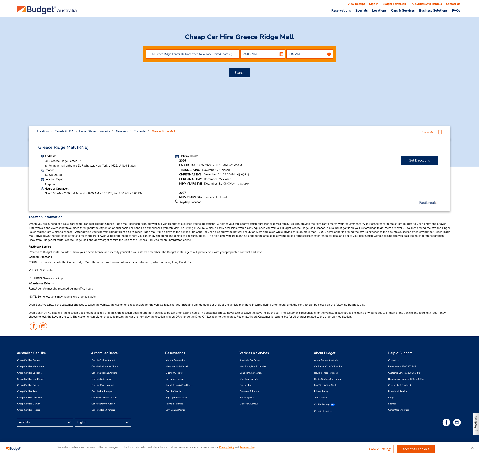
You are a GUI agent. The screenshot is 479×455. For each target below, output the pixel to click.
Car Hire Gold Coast (101, 379)
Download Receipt (175, 379)
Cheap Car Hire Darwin (28, 403)
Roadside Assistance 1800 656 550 (406, 379)
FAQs (456, 10)
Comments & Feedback (399, 385)
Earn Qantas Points (175, 409)
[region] (239, 448)
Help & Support (400, 353)
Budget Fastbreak (394, 4)
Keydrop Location (190, 202)
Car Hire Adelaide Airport (104, 397)
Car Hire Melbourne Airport (105, 366)
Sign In (373, 4)
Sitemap (392, 403)
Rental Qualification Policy (327, 379)
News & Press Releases (326, 372)
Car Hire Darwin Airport (103, 403)
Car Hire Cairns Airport (102, 385)
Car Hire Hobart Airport (103, 409)
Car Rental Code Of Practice (328, 366)
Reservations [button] (341, 10)
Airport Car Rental (105, 353)
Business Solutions (249, 391)
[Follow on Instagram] (457, 422)
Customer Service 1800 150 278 (404, 372)
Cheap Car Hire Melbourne (30, 366)
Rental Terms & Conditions (179, 385)
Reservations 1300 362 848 (402, 366)
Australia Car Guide (250, 360)
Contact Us (453, 4)
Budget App (246, 385)
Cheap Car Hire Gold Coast (30, 379)
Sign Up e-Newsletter (176, 397)
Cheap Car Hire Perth (27, 391)
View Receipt (356, 4)
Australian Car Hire (31, 353)
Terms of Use (320, 397)
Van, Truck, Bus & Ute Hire (253, 366)
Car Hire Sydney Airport (103, 360)
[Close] (472, 448)
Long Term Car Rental (251, 372)
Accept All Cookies (416, 449)
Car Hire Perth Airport (102, 391)
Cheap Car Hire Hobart (28, 409)
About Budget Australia (326, 360)
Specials (361, 10)
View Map (428, 132)
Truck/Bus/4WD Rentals (426, 4)
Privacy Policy (321, 391)
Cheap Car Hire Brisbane (29, 372)
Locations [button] (379, 10)
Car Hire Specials (174, 391)
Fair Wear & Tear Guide (325, 385)
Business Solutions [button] (433, 10)
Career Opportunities (398, 409)
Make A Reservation (175, 360)
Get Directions (419, 160)
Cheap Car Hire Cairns (28, 385)
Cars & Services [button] (403, 10)
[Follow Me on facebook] (447, 422)
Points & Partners (174, 403)
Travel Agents (247, 397)
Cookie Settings (322, 404)
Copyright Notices (323, 411)
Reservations (175, 353)
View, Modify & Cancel (177, 366)
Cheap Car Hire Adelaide (29, 397)
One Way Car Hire (249, 379)
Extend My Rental (174, 372)
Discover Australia (249, 403)
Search (239, 73)
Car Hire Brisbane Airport (104, 372)
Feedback (476, 422)
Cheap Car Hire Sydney (28, 360)
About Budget (324, 353)
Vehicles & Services (254, 353)
